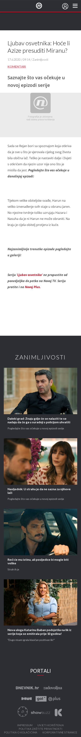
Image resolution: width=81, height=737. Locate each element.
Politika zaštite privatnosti (40, 729)
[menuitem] (65, 6)
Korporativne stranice (59, 732)
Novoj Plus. (32, 287)
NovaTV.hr (41, 6)
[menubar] (65, 6)
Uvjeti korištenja (50, 725)
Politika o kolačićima (20, 732)
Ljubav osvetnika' (30, 275)
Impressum (24, 725)
